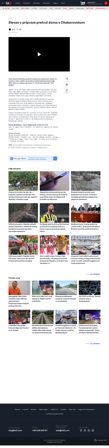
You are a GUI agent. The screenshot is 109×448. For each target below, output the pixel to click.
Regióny (55, 3)
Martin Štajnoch (28, 145)
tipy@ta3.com (15, 430)
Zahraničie (36, 3)
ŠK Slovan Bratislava (15, 147)
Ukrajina (71, 8)
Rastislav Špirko (42, 147)
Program (25, 409)
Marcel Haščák (17, 145)
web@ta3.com (62, 430)
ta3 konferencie (100, 8)
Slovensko (26, 3)
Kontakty (63, 409)
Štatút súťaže (43, 409)
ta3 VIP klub (89, 8)
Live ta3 (7, 8)
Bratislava (33, 147)
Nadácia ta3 (54, 409)
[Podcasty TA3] (82, 3)
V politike (34, 8)
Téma (51, 8)
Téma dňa (58, 8)
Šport (63, 3)
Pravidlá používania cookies (54, 414)
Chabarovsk (26, 147)
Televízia (17, 409)
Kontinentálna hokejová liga (42, 145)
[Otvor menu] (2, 3)
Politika (17, 3)
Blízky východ (25, 8)
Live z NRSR (15, 8)
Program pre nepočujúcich (86, 409)
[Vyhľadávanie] (106, 3)
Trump (65, 8)
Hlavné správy (80, 8)
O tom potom (43, 8)
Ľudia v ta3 (72, 409)
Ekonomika (46, 3)
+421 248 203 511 (39, 430)
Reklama (33, 409)
